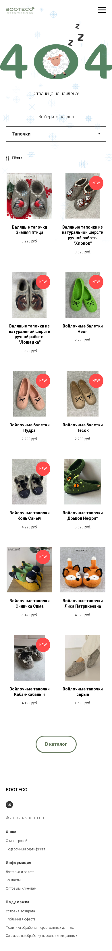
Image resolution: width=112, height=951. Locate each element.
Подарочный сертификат (25, 849)
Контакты (13, 880)
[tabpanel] (56, 441)
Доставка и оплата (20, 872)
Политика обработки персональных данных (40, 928)
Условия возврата (20, 911)
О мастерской (16, 841)
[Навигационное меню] (102, 10)
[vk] (9, 804)
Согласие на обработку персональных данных (41, 936)
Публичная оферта (21, 919)
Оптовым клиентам (21, 888)
